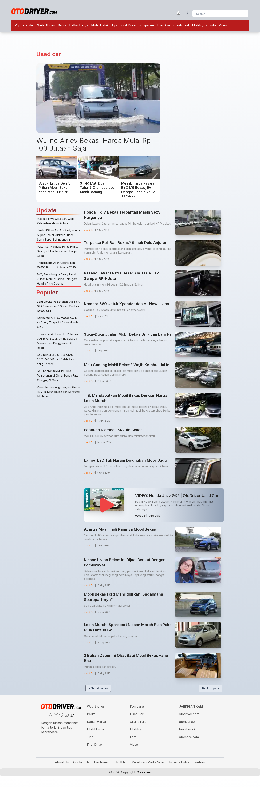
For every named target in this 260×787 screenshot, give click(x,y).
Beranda (26, 25)
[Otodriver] (34, 11)
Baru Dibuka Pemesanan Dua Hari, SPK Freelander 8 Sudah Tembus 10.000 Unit (58, 306)
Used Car (163, 25)
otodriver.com (189, 714)
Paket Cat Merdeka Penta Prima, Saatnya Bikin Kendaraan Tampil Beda (57, 251)
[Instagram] (55, 714)
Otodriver (143, 772)
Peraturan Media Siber (148, 762)
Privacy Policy (179, 762)
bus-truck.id (187, 729)
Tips (115, 25)
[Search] (244, 13)
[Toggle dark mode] (188, 13)
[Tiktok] (71, 714)
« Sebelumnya (98, 688)
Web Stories (46, 25)
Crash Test (181, 25)
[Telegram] (61, 714)
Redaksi (199, 762)
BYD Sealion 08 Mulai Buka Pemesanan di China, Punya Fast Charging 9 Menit (57, 375)
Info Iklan (120, 762)
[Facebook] (50, 714)
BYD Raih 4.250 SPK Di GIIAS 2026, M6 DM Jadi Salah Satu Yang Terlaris (55, 359)
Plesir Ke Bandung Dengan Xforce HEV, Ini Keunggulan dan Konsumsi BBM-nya (58, 392)
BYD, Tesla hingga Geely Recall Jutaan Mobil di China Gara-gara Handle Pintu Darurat (57, 279)
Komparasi (146, 25)
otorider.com (188, 722)
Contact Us (81, 762)
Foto (212, 25)
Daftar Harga (78, 25)
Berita (62, 25)
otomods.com (189, 737)
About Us (62, 762)
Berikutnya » (210, 688)
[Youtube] (66, 714)
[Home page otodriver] (178, 13)
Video (223, 25)
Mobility (197, 25)
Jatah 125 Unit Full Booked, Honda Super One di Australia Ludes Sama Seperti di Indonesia (58, 235)
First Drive (128, 25)
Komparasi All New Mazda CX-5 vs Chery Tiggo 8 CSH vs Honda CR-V (57, 322)
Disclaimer (101, 762)
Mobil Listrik (99, 25)
